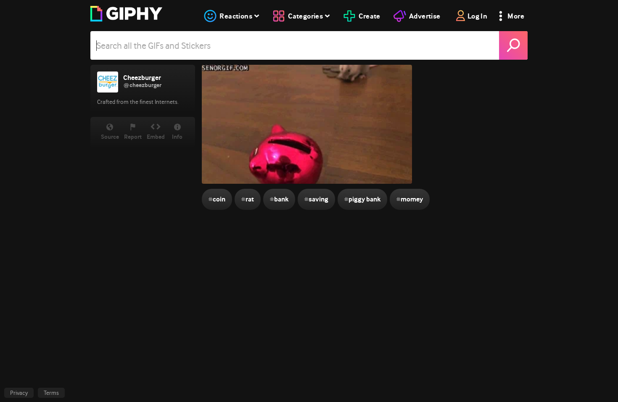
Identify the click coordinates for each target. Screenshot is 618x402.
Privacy (19, 392)
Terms (51, 392)
